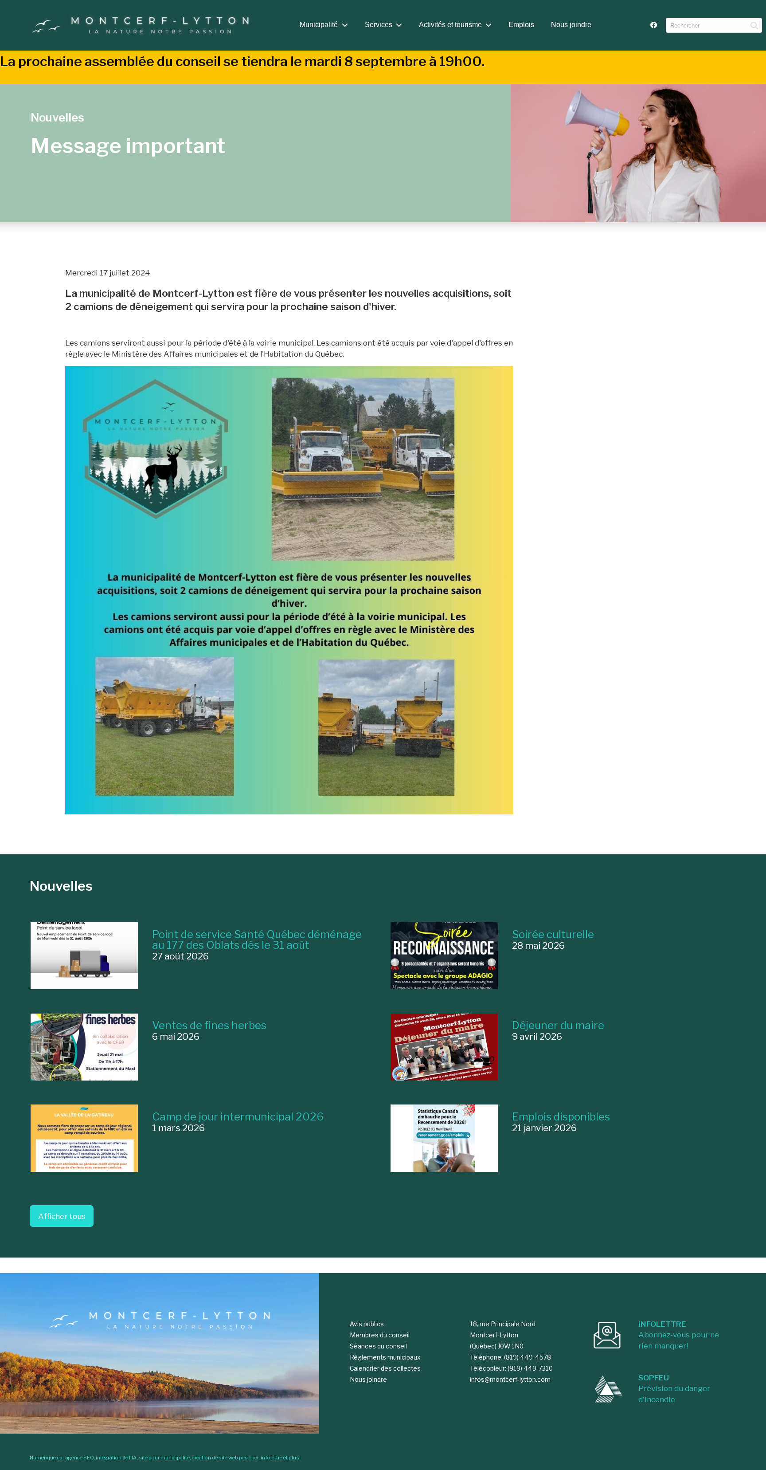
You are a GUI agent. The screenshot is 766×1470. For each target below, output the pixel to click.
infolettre (271, 1457)
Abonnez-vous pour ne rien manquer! (678, 1334)
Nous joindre (571, 24)
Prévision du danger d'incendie (674, 1388)
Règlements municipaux (385, 1357)
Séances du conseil (378, 1346)
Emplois (521, 24)
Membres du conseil (380, 1335)
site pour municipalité (164, 1457)
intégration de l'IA (116, 1457)
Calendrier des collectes (385, 1368)
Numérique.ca (46, 1457)
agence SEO (80, 1457)
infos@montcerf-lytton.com (510, 1379)
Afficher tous (62, 1216)
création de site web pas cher (225, 1457)
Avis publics (367, 1324)
